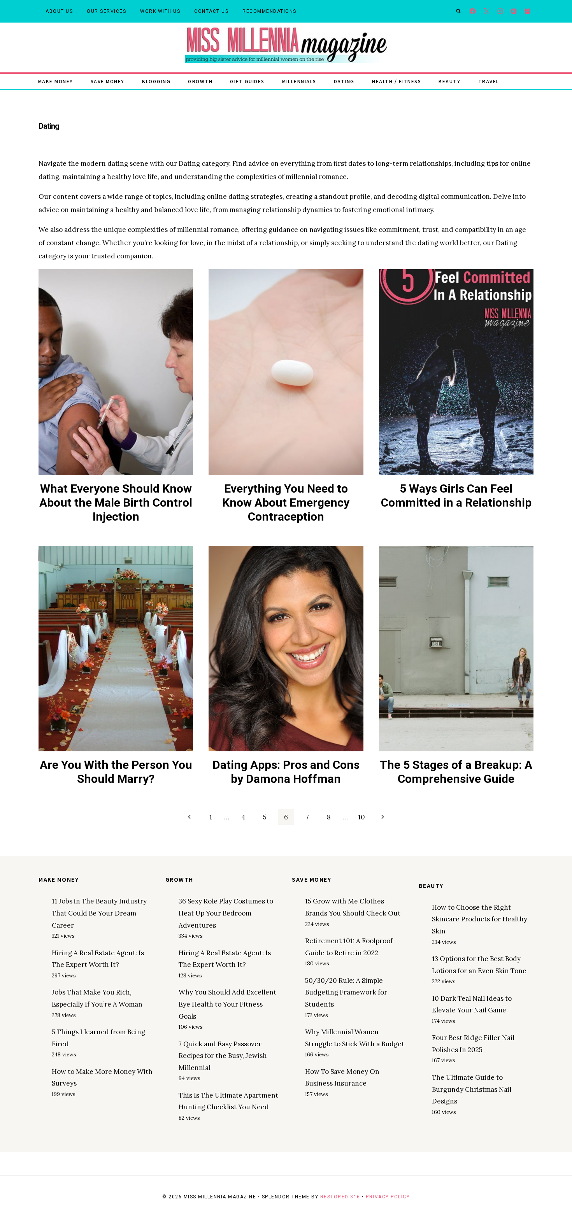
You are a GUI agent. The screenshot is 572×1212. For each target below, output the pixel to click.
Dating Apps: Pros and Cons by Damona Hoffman (286, 772)
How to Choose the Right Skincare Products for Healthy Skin (479, 919)
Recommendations (269, 11)
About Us (59, 11)
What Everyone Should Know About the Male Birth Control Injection (115, 502)
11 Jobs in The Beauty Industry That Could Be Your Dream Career (99, 913)
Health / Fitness (396, 81)
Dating (344, 81)
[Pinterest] (514, 11)
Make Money (55, 81)
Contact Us (211, 11)
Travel (488, 81)
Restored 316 (340, 1197)
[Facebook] (473, 11)
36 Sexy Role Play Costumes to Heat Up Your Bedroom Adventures (226, 913)
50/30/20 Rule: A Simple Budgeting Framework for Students (346, 992)
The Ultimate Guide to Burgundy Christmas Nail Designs (471, 1089)
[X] (487, 11)
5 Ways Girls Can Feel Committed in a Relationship (456, 495)
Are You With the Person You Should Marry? (116, 772)
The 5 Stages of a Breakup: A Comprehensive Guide (456, 772)
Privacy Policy (388, 1197)
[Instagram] (500, 11)
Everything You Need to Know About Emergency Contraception (285, 502)
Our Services (106, 11)
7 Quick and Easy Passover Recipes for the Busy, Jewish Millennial (223, 1056)
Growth (200, 81)
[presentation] (116, 372)
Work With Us (160, 11)
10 (361, 817)
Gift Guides (247, 81)
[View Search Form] (458, 11)
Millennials (299, 81)
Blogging (156, 81)
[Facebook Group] (527, 11)
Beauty (449, 81)
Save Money (108, 81)
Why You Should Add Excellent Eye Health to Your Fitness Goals (227, 1004)
